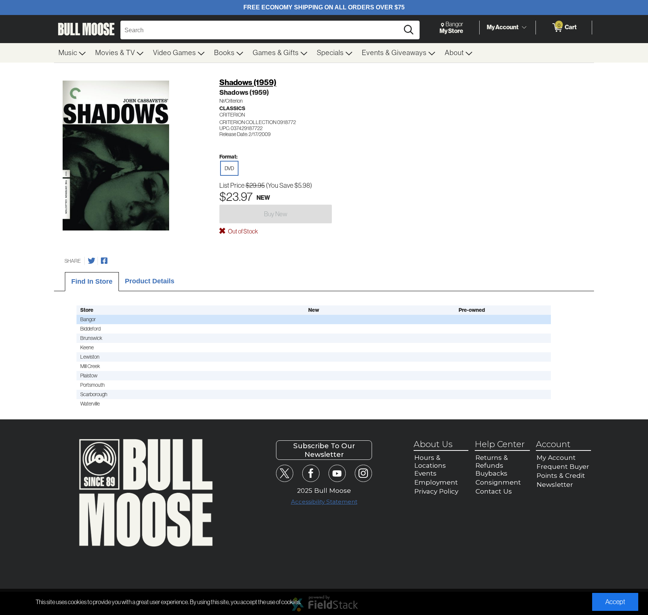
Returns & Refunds (492, 461)
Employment (436, 482)
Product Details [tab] (149, 281)
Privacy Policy (436, 491)
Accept (615, 602)
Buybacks (491, 473)
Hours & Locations (430, 461)
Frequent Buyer (563, 466)
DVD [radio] (229, 168)
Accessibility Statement (324, 501)
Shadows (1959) (247, 82)
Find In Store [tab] (91, 281)
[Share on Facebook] (104, 261)
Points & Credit (561, 475)
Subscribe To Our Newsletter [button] (324, 450)
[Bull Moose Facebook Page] (311, 473)
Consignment (498, 482)
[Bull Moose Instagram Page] (363, 473)
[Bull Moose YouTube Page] (337, 473)
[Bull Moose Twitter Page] (284, 473)
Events (425, 473)
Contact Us (494, 491)
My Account (503, 27)
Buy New (275, 214)
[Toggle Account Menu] (523, 27)
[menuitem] (72, 53)
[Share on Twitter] (91, 261)
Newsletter (555, 484)
